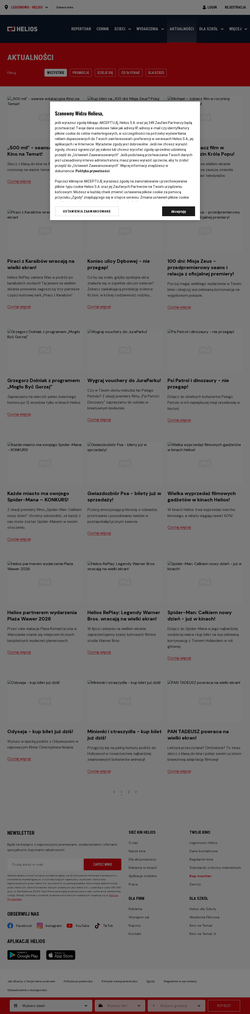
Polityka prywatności (92, 171)
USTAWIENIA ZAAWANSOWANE (87, 211)
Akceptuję (178, 211)
